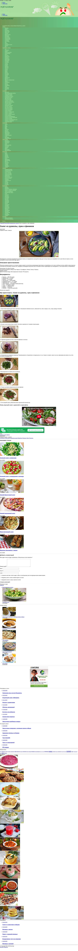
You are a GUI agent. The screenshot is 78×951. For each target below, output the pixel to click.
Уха (5, 42)
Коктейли (7, 137)
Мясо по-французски (9, 79)
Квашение (7, 149)
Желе (6, 153)
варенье (3, 751)
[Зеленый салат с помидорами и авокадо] (12, 474)
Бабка (6, 51)
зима (15, 751)
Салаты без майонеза (10, 116)
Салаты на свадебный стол (11, 119)
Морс (6, 128)
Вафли (6, 186)
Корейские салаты (9, 96)
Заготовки (5, 139)
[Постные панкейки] (12, 919)
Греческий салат (8, 94)
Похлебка (7, 36)
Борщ (6, 29)
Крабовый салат (8, 97)
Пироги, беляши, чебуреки (11, 189)
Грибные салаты (8, 95)
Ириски (6, 156)
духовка (8, 751)
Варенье (7, 140)
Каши (6, 71)
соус (72, 751)
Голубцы (7, 62)
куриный (29, 751)
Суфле (6, 215)
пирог (50, 751)
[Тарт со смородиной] (9, 650)
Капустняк (7, 31)
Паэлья (6, 84)
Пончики (7, 211)
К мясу (6, 181)
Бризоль (7, 57)
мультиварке (37, 751)
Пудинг (6, 163)
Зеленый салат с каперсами (8, 458)
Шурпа (6, 45)
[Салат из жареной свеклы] (9, 768)
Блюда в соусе (8, 178)
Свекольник (7, 39)
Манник (6, 209)
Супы (3, 26)
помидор (59, 751)
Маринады (7, 175)
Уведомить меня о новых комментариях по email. (12, 577)
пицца (57, 751)
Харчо (6, 43)
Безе (6, 152)
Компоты (7, 131)
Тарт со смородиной (7, 651)
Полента (7, 88)
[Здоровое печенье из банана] (9, 627)
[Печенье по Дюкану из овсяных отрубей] (12, 781)
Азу (5, 48)
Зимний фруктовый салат (7, 495)
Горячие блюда (6, 47)
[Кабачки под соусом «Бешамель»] (10, 809)
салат (5, 434)
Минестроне (7, 34)
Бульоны (7, 30)
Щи (5, 46)
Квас (6, 127)
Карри (6, 69)
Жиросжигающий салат (7, 532)
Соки (6, 136)
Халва (6, 167)
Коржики (7, 188)
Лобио (6, 76)
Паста (6, 83)
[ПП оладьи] (9, 662)
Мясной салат (8, 98)
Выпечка (4, 185)
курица (33, 751)
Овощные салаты (9, 105)
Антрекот (7, 50)
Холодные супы (8, 44)
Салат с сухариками (9, 111)
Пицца (6, 203)
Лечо (6, 143)
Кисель (6, 130)
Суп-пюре (7, 41)
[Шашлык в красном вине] (9, 905)
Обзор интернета (9, 217)
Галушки (7, 61)
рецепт (65, 751)
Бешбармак (7, 53)
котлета (24, 751)
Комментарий (3, 566)
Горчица (7, 179)
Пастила (7, 162)
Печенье (7, 194)
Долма (6, 64)
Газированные (8, 135)
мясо (41, 751)
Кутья (6, 158)
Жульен (6, 67)
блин (0, 751)
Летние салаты (8, 103)
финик (8, 434)
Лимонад (7, 133)
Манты (6, 78)
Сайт (1, 573)
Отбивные (7, 82)
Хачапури (7, 204)
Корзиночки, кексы (9, 192)
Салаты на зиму (8, 118)
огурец (43, 751)
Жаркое (6, 66)
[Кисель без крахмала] (10, 836)
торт (3, 753)
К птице (6, 182)
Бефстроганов (8, 52)
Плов (6, 86)
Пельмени (7, 85)
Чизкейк (6, 205)
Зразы (6, 68)
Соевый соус (8, 171)
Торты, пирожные (9, 191)
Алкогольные (8, 138)
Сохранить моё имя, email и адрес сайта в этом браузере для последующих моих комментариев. (23, 575)
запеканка (12, 751)
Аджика (6, 147)
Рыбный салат (8, 99)
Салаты (4, 90)
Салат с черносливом (10, 114)
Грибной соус (8, 180)
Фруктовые (7, 132)
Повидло (7, 142)
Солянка (7, 40)
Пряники (7, 202)
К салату (7, 184)
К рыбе (6, 183)
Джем (6, 148)
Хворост (7, 195)
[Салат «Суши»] (10, 877)
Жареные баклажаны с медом (8, 550)
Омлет (6, 81)
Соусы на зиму (8, 173)
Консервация (8, 150)
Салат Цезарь (8, 115)
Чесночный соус (8, 177)
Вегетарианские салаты (10, 93)
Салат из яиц (8, 104)
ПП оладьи (4, 663)
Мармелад (7, 159)
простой (62, 751)
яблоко (5, 753)
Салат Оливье (8, 110)
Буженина (7, 58)
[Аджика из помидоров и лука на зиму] (9, 891)
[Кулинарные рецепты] (7, 12)
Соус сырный (8, 172)
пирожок (54, 751)
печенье (46, 751)
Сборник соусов (8, 169)
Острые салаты (8, 106)
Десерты (4, 151)
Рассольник (7, 37)
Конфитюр (7, 141)
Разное (4, 216)
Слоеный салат (8, 121)
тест (0, 753)
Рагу (6, 89)
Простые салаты (8, 108)
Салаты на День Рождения (11, 117)
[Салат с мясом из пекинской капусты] (12, 823)
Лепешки (7, 201)
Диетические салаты (9, 101)
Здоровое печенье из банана (9, 628)
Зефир (6, 154)
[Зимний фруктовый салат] (12, 492)
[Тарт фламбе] (9, 639)
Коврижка (7, 214)
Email (1, 570)
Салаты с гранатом (9, 120)
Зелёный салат (5, 602)
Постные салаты (8, 107)
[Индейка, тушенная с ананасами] (10, 850)
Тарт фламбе (5, 640)
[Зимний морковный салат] (12, 511)
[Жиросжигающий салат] (12, 529)
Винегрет (7, 92)
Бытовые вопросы (9, 218)
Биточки (7, 55)
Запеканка (7, 210)
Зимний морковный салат (7, 513)
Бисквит (7, 199)
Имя (1, 568)
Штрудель (7, 206)
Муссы (6, 161)
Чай (6, 125)
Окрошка (7, 35)
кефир (22, 751)
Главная (2, 223)
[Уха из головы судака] (10, 864)
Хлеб (6, 193)
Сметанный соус (8, 170)
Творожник (7, 212)
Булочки (7, 198)
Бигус (6, 54)
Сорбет (6, 164)
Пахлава (7, 200)
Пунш (6, 124)
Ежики (6, 65)
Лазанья (7, 74)
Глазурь (6, 213)
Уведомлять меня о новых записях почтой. (11, 579)
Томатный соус (8, 174)
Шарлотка (7, 207)
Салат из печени (8, 109)
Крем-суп (7, 32)
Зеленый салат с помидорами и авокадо (12, 476)
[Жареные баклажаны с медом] (12, 547)
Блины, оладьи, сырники (10, 190)
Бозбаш (6, 28)
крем (27, 751)
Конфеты (7, 157)
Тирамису (7, 166)
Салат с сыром (8, 113)
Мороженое (7, 160)
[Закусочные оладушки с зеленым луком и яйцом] (9, 615)
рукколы (2, 434)
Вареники (7, 60)
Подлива (7, 87)
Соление (7, 146)
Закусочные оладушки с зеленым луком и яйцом (13, 616)
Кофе (6, 126)
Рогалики (7, 196)
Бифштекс (7, 56)
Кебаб (6, 72)
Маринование (8, 145)
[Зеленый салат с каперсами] (12, 455)
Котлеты (7, 73)
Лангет (6, 75)
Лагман (6, 33)
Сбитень (7, 129)
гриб (6, 751)
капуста (18, 751)
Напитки (4, 122)
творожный (75, 751)
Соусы (4, 168)
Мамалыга (7, 77)
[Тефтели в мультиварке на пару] (10, 795)
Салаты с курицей (9, 100)
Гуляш (6, 63)
